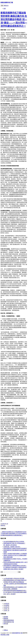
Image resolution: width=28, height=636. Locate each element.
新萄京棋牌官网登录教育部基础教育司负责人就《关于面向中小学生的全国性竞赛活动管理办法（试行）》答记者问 (14, 592)
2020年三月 (6, 607)
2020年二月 (6, 608)
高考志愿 (5, 623)
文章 (5, 630)
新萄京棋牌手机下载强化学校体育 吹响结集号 (15, 548)
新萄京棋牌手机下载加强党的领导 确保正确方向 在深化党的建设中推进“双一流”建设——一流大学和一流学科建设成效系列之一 (14, 19)
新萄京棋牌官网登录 (8, 620)
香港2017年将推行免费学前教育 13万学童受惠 (15, 553)
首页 (4, 8)
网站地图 (3, 634)
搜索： (2, 572)
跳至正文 (6, 5)
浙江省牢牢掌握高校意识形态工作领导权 (13, 541)
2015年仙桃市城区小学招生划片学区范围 (13, 578)
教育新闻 (5, 618)
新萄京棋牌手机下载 (7, 2)
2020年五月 (6, 603)
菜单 (2, 5)
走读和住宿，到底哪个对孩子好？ (12, 546)
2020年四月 (6, 605)
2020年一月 (6, 610)
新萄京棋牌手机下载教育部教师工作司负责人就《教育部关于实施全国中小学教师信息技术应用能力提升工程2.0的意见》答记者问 (14, 567)
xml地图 (7, 634)
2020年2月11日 (4, 523)
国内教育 (5, 616)
